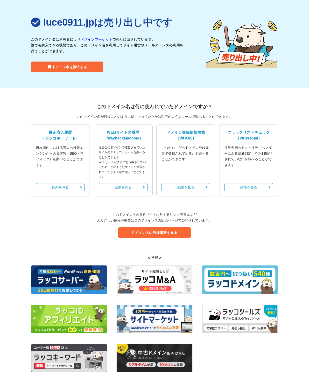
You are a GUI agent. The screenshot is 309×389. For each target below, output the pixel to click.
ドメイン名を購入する (70, 67)
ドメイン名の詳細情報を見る (154, 233)
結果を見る (60, 187)
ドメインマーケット (96, 39)
